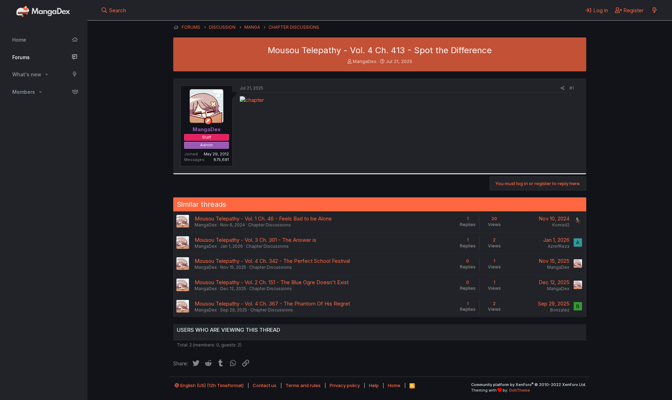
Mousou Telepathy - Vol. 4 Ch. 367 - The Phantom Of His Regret (272, 303)
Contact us (264, 385)
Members (23, 92)
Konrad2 (560, 224)
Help (374, 385)
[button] (46, 74)
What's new (26, 74)
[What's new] (654, 10)
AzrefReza (558, 246)
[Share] (562, 88)
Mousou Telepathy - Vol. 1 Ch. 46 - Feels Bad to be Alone (263, 218)
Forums (21, 57)
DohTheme (519, 390)
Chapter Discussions (269, 224)
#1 (571, 88)
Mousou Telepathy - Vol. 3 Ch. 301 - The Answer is (255, 240)
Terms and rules (303, 385)
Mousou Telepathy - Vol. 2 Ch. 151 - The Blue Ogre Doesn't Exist (272, 282)
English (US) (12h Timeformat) (211, 385)
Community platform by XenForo (528, 384)
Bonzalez (559, 310)
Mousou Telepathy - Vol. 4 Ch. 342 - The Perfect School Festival (272, 261)
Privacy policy (345, 385)
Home (19, 40)
